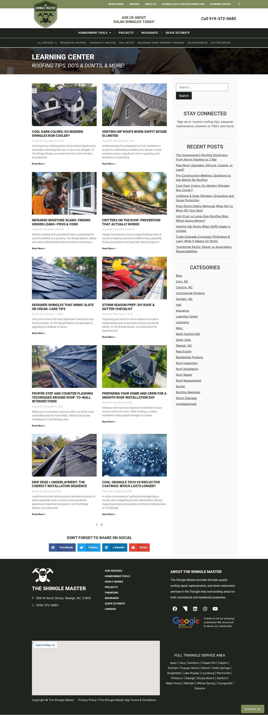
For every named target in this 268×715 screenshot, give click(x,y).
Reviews (134, 4)
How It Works (114, 581)
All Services (45, 42)
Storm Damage (186, 398)
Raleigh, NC (184, 345)
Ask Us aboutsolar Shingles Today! (133, 19)
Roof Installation (187, 369)
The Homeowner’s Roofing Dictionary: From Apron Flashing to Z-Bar (202, 157)
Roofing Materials (188, 392)
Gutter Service (221, 42)
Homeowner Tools (92, 32)
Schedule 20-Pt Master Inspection (183, 4)
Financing (111, 592)
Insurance (149, 32)
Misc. (179, 328)
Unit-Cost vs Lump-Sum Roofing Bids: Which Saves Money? (202, 218)
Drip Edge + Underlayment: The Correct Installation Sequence (59, 484)
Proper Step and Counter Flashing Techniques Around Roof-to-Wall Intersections (62, 397)
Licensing (182, 322)
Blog (179, 275)
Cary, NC (182, 281)
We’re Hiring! (116, 4)
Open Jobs (183, 340)
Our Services (113, 570)
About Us (150, 4)
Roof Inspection (187, 363)
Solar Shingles (198, 42)
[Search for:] (202, 87)
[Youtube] (215, 608)
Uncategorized (186, 404)
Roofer (180, 386)
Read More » (38, 163)
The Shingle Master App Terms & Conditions (127, 700)
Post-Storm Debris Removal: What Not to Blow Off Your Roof (204, 208)
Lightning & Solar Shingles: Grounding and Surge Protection (205, 198)
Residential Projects (189, 357)
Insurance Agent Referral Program (161, 42)
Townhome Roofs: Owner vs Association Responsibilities (204, 249)
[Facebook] (175, 608)
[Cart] (239, 3)
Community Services (103, 42)
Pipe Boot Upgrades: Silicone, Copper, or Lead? (204, 167)
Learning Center (220, 4)
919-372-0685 (222, 18)
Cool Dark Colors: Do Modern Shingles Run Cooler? (57, 134)
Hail (178, 305)
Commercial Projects (190, 293)
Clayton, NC (184, 287)
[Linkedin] (195, 608)
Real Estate (126, 42)
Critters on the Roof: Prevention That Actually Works (131, 222)
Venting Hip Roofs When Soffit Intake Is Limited (203, 229)
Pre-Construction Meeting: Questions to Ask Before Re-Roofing (203, 178)
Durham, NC (184, 299)
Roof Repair (184, 375)
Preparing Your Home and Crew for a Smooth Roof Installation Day (134, 395)
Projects (126, 32)
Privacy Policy (87, 700)
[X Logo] (185, 608)
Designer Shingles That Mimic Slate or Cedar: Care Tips (63, 307)
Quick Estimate (178, 32)
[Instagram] (205, 608)
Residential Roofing (73, 42)
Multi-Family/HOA (188, 334)
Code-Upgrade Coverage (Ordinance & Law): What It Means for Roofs (203, 239)
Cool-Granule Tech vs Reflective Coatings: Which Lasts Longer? (131, 484)
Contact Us (253, 709)
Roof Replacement (188, 380)
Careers (110, 609)
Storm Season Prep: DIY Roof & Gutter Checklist (128, 307)
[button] (62, 547)
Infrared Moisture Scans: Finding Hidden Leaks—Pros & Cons (61, 222)
